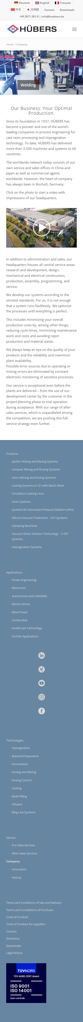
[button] (41, 228)
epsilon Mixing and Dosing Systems (35, 461)
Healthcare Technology (27, 628)
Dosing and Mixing (24, 772)
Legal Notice (14, 953)
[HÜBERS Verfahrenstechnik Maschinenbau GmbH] (34, 29)
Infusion (17, 804)
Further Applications (25, 636)
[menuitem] (22, 3)
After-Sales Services (24, 853)
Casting (16, 788)
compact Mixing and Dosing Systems (36, 469)
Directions (12, 938)
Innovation (19, 869)
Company (13, 861)
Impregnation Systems (27, 547)
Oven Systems (21, 502)
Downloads (67, 10)
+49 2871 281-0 (29, 16)
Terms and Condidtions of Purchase (29, 910)
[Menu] (74, 29)
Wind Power (20, 612)
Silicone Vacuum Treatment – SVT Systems (39, 518)
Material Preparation (25, 756)
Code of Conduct (17, 917)
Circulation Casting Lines (28, 493)
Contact (49, 10)
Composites (19, 620)
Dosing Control (21, 780)
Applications (14, 572)
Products (12, 454)
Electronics (19, 588)
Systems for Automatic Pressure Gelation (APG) (42, 510)
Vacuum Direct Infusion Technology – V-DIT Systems (40, 536)
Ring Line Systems (23, 812)
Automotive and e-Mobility (29, 596)
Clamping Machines (24, 526)
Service (10, 838)
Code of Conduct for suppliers (25, 924)
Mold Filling (19, 796)
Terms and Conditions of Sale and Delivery (34, 903)
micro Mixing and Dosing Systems (34, 477)
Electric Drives (21, 604)
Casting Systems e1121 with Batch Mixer (38, 485)
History (16, 877)
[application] (41, 228)
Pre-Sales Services (23, 845)
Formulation (20, 764)
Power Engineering (24, 580)
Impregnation (21, 748)
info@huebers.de (52, 16)
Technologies (14, 740)
